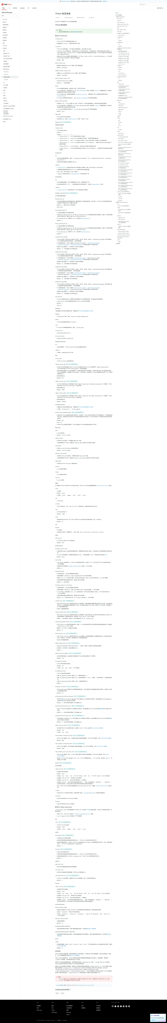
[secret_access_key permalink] (65, 336)
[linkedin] (118, 1006)
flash (118, 82)
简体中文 (161, 8)
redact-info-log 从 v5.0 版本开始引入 (124, 227)
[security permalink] (60, 883)
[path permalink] (59, 86)
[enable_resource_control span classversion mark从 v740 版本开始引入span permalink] (81, 725)
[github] (112, 1006)
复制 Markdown (69, 17)
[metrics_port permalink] (63, 538)
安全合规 (65, 1020)
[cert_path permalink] (61, 795)
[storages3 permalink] (61, 308)
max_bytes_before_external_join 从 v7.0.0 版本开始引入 (124, 177)
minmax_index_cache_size (122, 24)
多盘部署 (118, 243)
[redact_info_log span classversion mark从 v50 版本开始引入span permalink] (76, 768)
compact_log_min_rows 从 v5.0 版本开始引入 (124, 89)
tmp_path (119, 31)
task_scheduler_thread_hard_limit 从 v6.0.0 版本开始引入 (124, 186)
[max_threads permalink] (62, 559)
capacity (120, 40)
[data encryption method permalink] (68, 907)
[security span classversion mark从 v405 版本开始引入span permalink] (73, 762)
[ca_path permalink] (60, 790)
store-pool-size (121, 219)
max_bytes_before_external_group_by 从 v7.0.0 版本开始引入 (124, 170)
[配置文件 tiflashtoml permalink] (68, 35)
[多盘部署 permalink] (61, 951)
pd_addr (120, 129)
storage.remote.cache (121, 76)
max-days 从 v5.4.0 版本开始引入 (124, 213)
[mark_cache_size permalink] (66, 63)
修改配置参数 (76, 31)
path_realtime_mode (121, 29)
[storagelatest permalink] (63, 176)
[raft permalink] (58, 524)
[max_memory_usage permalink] (65, 571)
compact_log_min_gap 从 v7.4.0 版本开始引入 (123, 86)
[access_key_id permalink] (63, 330)
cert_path (120, 198)
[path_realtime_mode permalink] (68, 100)
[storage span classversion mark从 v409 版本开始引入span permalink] (73, 122)
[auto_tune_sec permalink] (63, 296)
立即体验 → (105, 1)
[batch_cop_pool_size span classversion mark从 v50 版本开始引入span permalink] (79, 633)
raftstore (119, 215)
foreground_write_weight (123, 56)
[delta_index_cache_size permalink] (71, 78)
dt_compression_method (123, 163)
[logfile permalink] (59, 832)
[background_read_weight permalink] (68, 281)
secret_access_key (122, 74)
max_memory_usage (122, 140)
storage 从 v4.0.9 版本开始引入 (123, 33)
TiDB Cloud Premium (66, 1)
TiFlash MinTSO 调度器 (105, 738)
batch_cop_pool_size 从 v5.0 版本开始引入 (124, 154)
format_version (121, 35)
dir (118, 38)
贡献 (58, 17)
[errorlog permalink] (61, 503)
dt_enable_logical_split (123, 136)
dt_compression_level (123, 164)
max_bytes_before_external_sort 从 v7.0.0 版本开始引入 (124, 173)
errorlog (120, 122)
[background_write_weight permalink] (68, 251)
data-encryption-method (123, 231)
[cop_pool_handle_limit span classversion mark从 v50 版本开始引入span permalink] (80, 612)
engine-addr (120, 109)
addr (119, 102)
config (119, 113)
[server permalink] (59, 938)
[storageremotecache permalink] (66, 341)
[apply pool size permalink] (64, 864)
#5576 (105, 554)
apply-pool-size (121, 217)
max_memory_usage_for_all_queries (124, 142)
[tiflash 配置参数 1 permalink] (68, 25)
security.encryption (121, 229)
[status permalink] (59, 535)
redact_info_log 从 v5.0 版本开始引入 (124, 194)
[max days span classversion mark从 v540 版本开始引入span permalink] (74, 849)
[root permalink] (58, 325)
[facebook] (121, 1006)
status (118, 131)
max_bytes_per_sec (122, 51)
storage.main (119, 37)
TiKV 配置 (88, 809)
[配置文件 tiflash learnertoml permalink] (73, 807)
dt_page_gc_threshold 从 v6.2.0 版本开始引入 (123, 167)
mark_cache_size (120, 22)
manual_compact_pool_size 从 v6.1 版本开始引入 (124, 157)
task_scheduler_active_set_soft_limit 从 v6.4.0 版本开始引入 (124, 189)
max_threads (121, 138)
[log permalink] (58, 498)
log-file (119, 114)
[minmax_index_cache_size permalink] (71, 70)
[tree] (9, 70)
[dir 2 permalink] (58, 344)
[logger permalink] (59, 483)
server (118, 239)
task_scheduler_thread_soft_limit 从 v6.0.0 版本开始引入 (124, 183)
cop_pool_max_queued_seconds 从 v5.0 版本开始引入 (124, 151)
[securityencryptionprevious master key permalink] (76, 931)
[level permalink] (59, 488)
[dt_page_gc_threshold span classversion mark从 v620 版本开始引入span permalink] (80, 686)
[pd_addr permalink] (60, 527)
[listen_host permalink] (64, 38)
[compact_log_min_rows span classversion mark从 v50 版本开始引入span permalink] (79, 381)
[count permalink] (59, 516)
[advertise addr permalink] (64, 438)
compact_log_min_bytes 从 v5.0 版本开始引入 (124, 93)
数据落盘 (62, 700)
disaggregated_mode (122, 95)
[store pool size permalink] (64, 869)
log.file (118, 207)
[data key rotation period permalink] (69, 918)
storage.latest (120, 42)
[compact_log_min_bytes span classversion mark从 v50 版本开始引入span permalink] (80, 393)
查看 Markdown (81, 17)
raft (118, 127)
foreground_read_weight (123, 60)
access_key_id (121, 73)
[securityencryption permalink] (65, 904)
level (119, 118)
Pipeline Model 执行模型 (97, 728)
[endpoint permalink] (61, 313)
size (119, 124)
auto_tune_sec (121, 63)
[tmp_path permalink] (62, 114)
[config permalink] (60, 472)
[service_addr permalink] (63, 358)
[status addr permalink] (62, 445)
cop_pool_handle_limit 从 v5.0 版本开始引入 (124, 148)
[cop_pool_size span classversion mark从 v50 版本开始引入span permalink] (75, 600)
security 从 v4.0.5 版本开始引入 (123, 191)
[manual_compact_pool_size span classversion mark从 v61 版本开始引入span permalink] (81, 643)
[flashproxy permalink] (61, 427)
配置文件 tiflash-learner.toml (122, 202)
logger (118, 116)
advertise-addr (121, 103)
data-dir (120, 111)
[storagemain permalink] (62, 152)
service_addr (121, 84)
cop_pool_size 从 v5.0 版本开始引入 (124, 145)
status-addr (120, 105)
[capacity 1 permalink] (61, 187)
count (119, 125)
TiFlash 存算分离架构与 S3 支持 (85, 311)
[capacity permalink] (61, 164)
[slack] (123, 1006)
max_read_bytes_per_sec (123, 52)
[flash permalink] (58, 355)
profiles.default (120, 135)
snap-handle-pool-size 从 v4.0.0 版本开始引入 (123, 222)
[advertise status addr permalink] (67, 453)
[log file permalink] (61, 477)
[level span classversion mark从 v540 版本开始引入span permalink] (72, 822)
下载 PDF (92, 17)
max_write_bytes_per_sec (123, 54)
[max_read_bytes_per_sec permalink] (68, 210)
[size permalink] (58, 509)
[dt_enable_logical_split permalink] (68, 548)
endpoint (120, 67)
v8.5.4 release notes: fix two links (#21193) (85, 985)
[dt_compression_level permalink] (67, 670)
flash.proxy (119, 100)
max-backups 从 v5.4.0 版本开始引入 (124, 210)
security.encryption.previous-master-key (123, 237)
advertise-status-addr (122, 107)
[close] (164, 1015)
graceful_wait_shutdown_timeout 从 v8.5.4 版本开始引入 (124, 98)
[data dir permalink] (61, 466)
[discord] (126, 1006)
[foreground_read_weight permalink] (68, 266)
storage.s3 (119, 65)
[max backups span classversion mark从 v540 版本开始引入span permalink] (75, 835)
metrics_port (121, 133)
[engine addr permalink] (62, 460)
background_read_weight (123, 62)
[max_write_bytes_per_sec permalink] (68, 223)
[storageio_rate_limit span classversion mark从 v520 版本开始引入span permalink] (79, 193)
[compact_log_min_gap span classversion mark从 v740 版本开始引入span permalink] (79, 364)
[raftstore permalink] (60, 861)
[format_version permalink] (64, 127)
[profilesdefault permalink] (63, 545)
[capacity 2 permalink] (61, 350)
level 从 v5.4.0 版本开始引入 (124, 205)
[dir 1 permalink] (58, 179)
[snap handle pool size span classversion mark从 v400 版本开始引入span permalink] (80, 875)
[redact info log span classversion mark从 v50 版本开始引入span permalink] (76, 886)
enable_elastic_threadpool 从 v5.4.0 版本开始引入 (124, 160)
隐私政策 (59, 1020)
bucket (119, 69)
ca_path (120, 196)
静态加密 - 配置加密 (91, 928)
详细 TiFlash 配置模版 (74, 955)
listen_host (119, 18)
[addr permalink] (58, 430)
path (118, 27)
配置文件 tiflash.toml (120, 16)
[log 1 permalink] (58, 819)
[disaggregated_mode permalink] (66, 404)
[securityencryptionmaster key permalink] (71, 926)
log (119, 120)
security (119, 224)
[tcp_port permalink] (62, 46)
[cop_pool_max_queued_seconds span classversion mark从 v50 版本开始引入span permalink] (83, 621)
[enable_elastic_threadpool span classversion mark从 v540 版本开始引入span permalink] (83, 653)
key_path (120, 200)
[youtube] (129, 1006)
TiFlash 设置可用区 (61, 945)
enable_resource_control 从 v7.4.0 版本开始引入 (124, 180)
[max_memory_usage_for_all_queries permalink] (73, 585)
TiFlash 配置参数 (59, 985)
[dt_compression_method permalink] (67, 661)
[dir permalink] (58, 155)
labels (119, 241)
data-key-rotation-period (123, 233)
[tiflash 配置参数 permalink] (71, 14)
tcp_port (119, 20)
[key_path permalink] (61, 801)
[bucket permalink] (60, 319)
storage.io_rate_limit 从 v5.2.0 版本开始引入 (124, 48)
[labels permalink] (60, 941)
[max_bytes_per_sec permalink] (65, 198)
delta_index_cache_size (122, 26)
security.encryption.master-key (123, 234)
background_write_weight (123, 58)
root (119, 71)
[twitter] (115, 1006)
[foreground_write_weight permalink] (68, 236)
